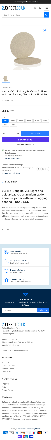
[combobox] (25, 15)
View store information (13, 158)
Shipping (5, 384)
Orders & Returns (8, 365)
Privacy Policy (7, 390)
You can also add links (11, 173)
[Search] (46, 14)
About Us (5, 362)
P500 (45, 121)
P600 (5, 125)
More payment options (25, 144)
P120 (13, 121)
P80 (5, 121)
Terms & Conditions (9, 369)
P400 (37, 121)
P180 (21, 121)
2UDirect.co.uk (7, 87)
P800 (13, 125)
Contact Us (6, 372)
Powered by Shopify (33, 429)
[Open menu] (46, 8)
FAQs (4, 387)
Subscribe (43, 310)
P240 (29, 121)
